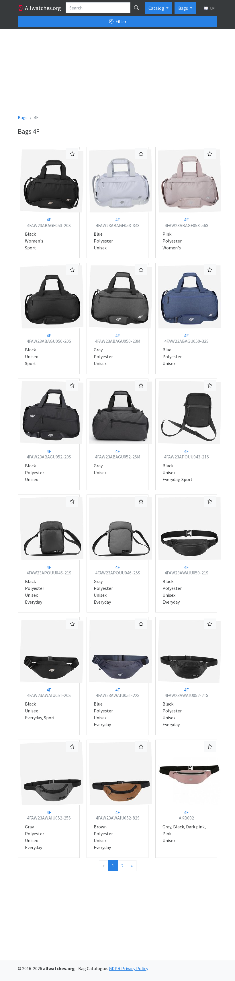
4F (49, 222)
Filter (120, 21)
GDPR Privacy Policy (128, 968)
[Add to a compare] (72, 153)
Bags (183, 8)
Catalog (156, 8)
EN (212, 8)
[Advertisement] (117, 74)
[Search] (136, 7)
